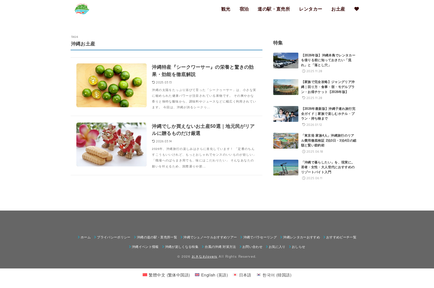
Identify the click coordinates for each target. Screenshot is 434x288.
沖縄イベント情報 (145, 246)
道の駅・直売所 (274, 9)
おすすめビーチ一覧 (341, 237)
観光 (226, 9)
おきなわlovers (205, 256)
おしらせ (298, 246)
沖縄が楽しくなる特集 (181, 246)
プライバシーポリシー (113, 237)
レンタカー (310, 9)
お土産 (338, 9)
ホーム (86, 237)
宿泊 (244, 9)
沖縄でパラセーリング (260, 237)
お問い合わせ (252, 246)
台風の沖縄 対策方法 (220, 246)
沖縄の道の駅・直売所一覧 (157, 237)
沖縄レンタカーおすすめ (301, 237)
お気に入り (277, 246)
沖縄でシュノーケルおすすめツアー (210, 237)
